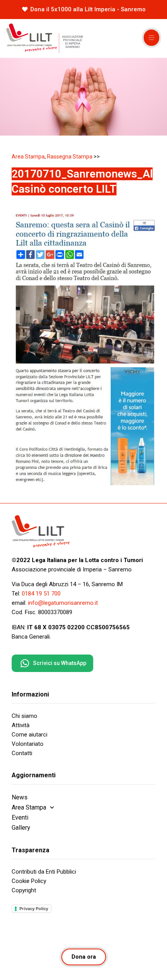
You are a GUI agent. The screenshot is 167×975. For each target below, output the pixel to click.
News (20, 797)
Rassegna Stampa (69, 156)
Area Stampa (28, 156)
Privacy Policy (33, 908)
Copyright (24, 890)
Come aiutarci (29, 734)
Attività (21, 725)
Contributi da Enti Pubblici (44, 871)
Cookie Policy (29, 881)
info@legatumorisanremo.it (63, 602)
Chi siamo (24, 715)
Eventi (20, 817)
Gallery (21, 827)
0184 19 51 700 (41, 593)
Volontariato (27, 743)
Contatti (22, 753)
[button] (151, 38)
